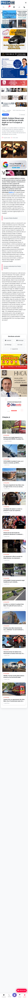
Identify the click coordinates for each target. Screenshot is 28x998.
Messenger (20, 340)
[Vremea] (19, 7)
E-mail (20, 344)
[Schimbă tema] (24, 7)
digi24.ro (11, 192)
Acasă (3, 110)
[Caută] (3, 7)
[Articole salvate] (14, 7)
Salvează (23, 114)
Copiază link (15, 349)
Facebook (9, 340)
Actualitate (9, 110)
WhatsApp (8, 344)
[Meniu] (25, 2)
